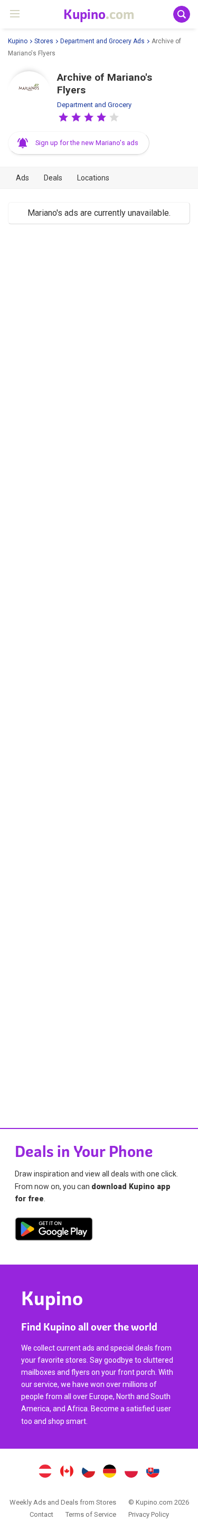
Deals (53, 178)
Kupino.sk (153, 1472)
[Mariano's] (29, 92)
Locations (93, 178)
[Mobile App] (54, 1231)
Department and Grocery (94, 105)
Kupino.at (45, 1472)
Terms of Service (90, 1514)
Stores (43, 41)
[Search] (181, 14)
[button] (63, 117)
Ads (22, 178)
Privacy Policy (148, 1514)
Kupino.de (110, 1472)
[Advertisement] (99, 664)
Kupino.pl (131, 1472)
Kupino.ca (67, 1472)
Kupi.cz (88, 1472)
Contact (41, 1514)
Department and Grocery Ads (102, 41)
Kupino (17, 41)
